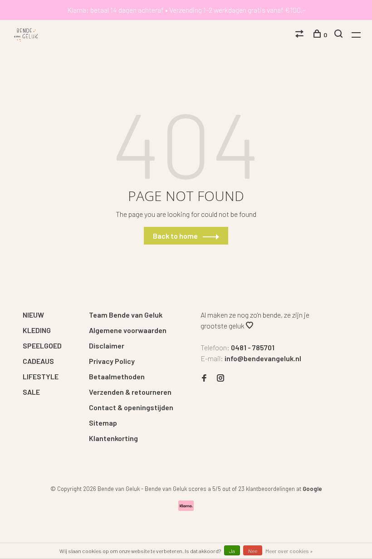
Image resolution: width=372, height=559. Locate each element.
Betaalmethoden (117, 376)
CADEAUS (38, 361)
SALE (31, 391)
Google (312, 488)
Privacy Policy (112, 361)
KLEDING (37, 330)
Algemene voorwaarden (127, 330)
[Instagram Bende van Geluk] (220, 378)
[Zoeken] (339, 35)
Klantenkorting (113, 438)
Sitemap (103, 422)
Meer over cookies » (289, 551)
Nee (252, 551)
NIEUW (33, 314)
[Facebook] (204, 378)
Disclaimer (106, 345)
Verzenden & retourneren (130, 391)
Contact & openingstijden (131, 407)
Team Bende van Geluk (125, 314)
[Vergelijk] (300, 35)
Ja (232, 551)
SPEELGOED (42, 345)
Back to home (175, 235)
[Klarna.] (186, 508)
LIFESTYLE (41, 376)
